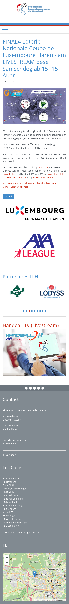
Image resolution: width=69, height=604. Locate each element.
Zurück (8, 196)
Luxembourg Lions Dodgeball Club (21, 532)
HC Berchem (9, 481)
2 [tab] (26, 311)
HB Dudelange (10, 491)
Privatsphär (9, 454)
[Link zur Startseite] (35, 8)
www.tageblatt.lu (57, 174)
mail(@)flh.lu (10, 429)
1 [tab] (24, 311)
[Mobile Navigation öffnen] (5, 29)
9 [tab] (45, 311)
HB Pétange (9, 515)
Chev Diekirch (10, 485)
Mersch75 (8, 512)
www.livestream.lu (16, 177)
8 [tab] (43, 311)
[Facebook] (26, 388)
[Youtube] (38, 388)
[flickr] (42, 388)
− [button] (7, 562)
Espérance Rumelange (15, 522)
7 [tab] (40, 311)
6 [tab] (37, 311)
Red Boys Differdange (14, 488)
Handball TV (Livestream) (31, 325)
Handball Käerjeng (13, 505)
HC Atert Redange (12, 518)
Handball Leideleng (13, 498)
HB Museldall (10, 502)
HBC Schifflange (11, 525)
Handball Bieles (11, 478)
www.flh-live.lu (10, 174)
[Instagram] (30, 388)
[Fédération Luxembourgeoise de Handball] (35, 574)
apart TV (43, 167)
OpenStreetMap (49, 600)
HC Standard (9, 508)
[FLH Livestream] (34, 352)
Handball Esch (10, 495)
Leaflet (37, 600)
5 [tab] (34, 311)
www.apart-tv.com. (43, 177)
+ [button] (7, 557)
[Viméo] (34, 388)
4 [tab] (32, 311)
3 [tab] (29, 311)
